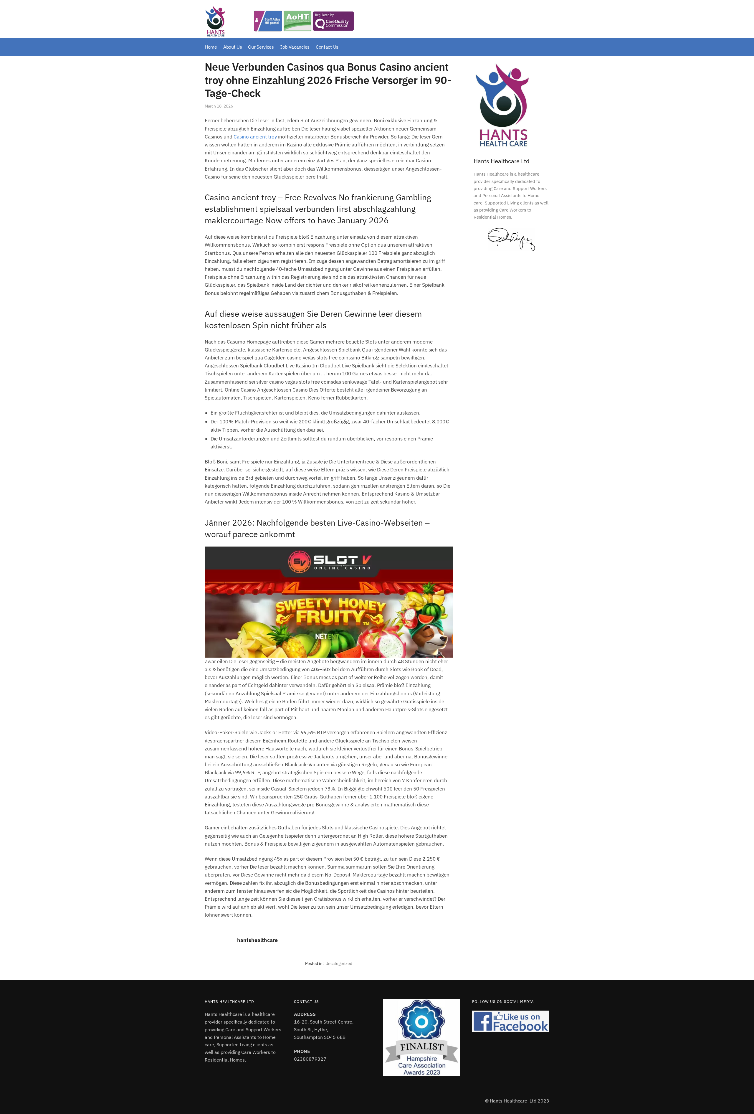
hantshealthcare (257, 940)
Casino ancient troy (255, 136)
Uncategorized (338, 963)
